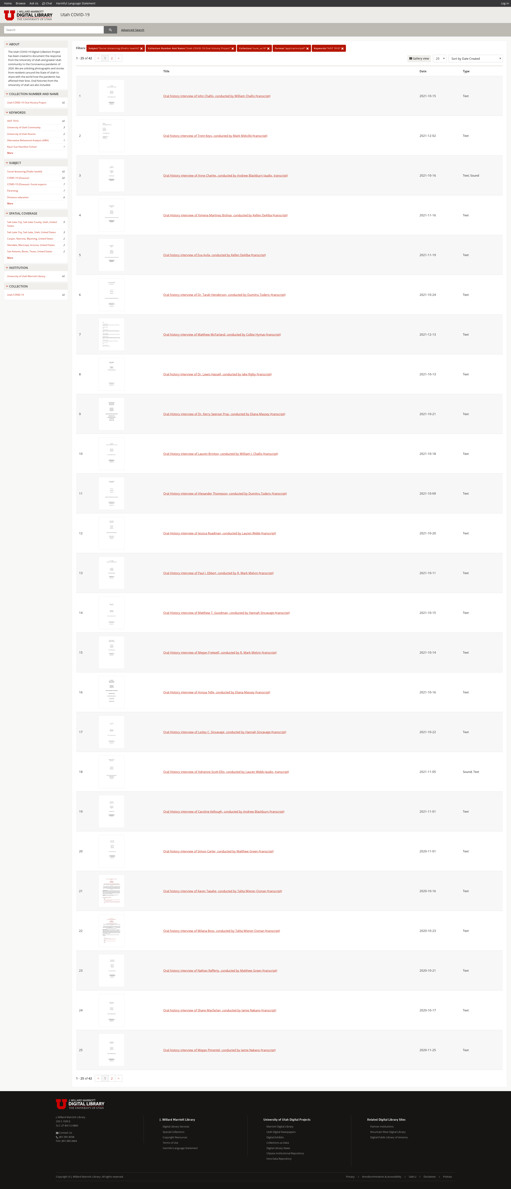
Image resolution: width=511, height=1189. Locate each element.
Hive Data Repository (279, 1158)
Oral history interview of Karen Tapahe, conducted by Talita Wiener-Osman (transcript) (222, 891)
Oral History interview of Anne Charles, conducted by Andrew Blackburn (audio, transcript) (225, 175)
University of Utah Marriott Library (26, 276)
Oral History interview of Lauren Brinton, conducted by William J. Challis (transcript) (220, 454)
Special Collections (173, 1132)
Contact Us (65, 1132)
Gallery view (420, 58)
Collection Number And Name (33, 94)
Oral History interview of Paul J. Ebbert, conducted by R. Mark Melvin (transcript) (218, 573)
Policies (447, 1176)
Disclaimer (430, 1176)
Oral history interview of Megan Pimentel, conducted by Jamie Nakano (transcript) (219, 1050)
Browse (21, 3)
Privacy (350, 1176)
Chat (48, 3)
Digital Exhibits (275, 1137)
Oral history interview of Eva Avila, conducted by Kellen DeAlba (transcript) (214, 255)
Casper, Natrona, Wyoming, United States (30, 238)
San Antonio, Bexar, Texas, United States (29, 251)
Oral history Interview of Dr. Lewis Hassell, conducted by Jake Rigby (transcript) (217, 374)
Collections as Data (277, 1142)
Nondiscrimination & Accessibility (381, 1176)
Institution (18, 268)
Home (8, 3)
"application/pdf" (290, 48)
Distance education (18, 197)
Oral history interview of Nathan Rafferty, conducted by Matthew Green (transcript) (220, 970)
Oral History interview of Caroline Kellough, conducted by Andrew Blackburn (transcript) (223, 811)
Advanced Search (132, 30)
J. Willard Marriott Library (70, 1117)
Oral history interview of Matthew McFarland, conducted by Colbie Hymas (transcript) (222, 334)
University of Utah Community (24, 127)
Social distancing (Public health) (24, 171)
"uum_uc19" (253, 48)
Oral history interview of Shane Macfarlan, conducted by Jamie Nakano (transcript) (219, 1010)
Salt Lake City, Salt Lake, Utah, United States (31, 232)
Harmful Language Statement (75, 3)
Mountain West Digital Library (388, 1132)
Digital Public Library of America (389, 1137)
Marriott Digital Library (279, 1126)
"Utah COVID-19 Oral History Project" (190, 48)
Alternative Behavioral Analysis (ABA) (28, 140)
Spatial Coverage (23, 213)
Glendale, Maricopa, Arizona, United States (31, 245)
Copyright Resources (175, 1137)
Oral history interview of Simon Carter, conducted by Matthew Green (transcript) (218, 851)
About (14, 44)
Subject (15, 163)
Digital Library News (278, 1148)
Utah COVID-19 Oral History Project (26, 102)
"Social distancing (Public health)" (114, 48)
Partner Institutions (382, 1126)
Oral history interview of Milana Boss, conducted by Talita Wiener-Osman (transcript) (221, 931)
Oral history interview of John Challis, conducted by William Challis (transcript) (216, 96)
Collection (18, 286)
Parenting (12, 190)
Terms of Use (170, 1142)
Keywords (17, 112)
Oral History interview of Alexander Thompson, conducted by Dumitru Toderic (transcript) (225, 493)
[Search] (110, 30)
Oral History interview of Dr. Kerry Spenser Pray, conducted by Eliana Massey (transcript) (224, 414)
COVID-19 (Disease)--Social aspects (27, 184)
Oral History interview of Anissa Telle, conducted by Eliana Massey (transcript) (216, 692)
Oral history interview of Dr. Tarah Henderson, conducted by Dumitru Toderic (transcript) (224, 295)
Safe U (412, 1176)
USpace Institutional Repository (285, 1153)
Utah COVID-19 (75, 14)
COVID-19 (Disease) (18, 178)
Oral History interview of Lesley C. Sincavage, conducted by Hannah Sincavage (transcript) (224, 732)
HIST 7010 (13, 121)
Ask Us (34, 3)
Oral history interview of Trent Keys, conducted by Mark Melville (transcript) (215, 136)
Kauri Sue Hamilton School (22, 146)
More (10, 153)
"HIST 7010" (327, 48)
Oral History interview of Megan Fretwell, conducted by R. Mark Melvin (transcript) (219, 652)
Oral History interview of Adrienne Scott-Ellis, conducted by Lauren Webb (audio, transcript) (226, 772)
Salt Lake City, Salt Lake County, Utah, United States (32, 224)
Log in (505, 3)
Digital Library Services (176, 1126)
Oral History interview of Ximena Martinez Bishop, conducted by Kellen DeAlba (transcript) (225, 215)
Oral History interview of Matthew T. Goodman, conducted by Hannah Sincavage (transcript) (226, 613)
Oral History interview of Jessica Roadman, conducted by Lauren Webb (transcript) (219, 533)
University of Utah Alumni (21, 134)
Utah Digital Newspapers (281, 1132)
